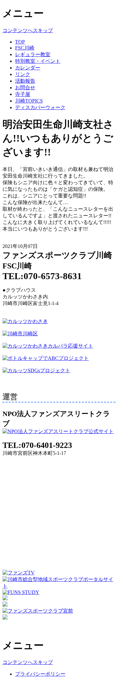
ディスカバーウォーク (40, 107)
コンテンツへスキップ (28, 30)
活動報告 (25, 81)
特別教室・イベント (37, 61)
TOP (20, 41)
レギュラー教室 (32, 54)
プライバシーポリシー (40, 674)
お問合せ (25, 87)
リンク (22, 74)
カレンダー (27, 67)
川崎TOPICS (29, 100)
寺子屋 (22, 94)
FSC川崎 (24, 47)
